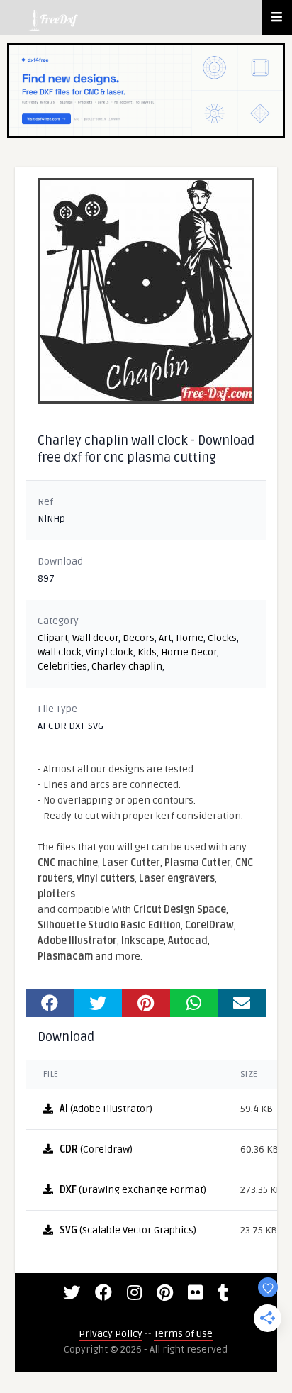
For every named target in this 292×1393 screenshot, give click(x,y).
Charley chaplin (126, 666)
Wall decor (95, 638)
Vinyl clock (109, 652)
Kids (147, 652)
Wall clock (60, 652)
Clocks (222, 638)
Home (189, 638)
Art (165, 638)
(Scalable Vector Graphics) (128, 1230)
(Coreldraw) (96, 1149)
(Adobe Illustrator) (106, 1109)
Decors (139, 638)
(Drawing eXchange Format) (133, 1190)
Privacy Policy (110, 1334)
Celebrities (62, 666)
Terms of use (183, 1334)
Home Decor (189, 652)
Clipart (53, 638)
